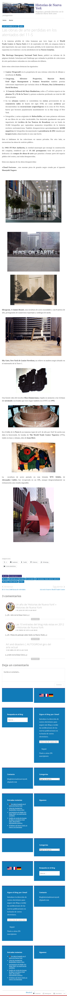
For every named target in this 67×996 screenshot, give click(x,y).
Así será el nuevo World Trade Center (52, 587)
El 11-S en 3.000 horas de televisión (13, 587)
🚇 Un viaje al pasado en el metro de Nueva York (17, 805)
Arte (5, 576)
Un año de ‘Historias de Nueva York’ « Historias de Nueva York (36, 606)
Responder (35, 619)
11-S (5, 579)
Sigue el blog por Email (49, 714)
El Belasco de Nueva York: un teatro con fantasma (18, 826)
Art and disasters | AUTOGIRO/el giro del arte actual (28, 646)
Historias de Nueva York (48, 6)
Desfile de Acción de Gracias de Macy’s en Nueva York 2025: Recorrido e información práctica (18, 820)
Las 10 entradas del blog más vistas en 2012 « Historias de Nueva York (40, 626)
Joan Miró (31, 579)
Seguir (44, 749)
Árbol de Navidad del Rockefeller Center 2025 (16, 809)
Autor (11, 20)
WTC (22, 582)
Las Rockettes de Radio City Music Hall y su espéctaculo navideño (17, 814)
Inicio (4, 20)
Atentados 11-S (16, 576)
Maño (21, 26)
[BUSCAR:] (17, 720)
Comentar (59, 684)
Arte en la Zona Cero (17, 579)
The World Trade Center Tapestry (48, 579)
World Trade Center (10, 582)
